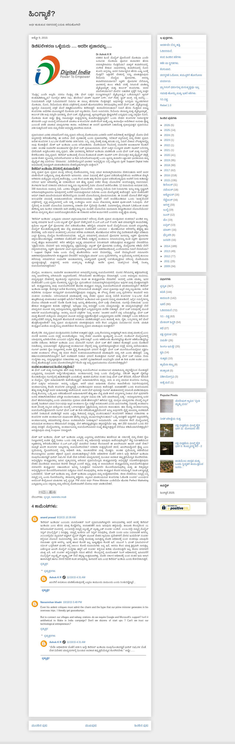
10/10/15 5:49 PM (72, 602)
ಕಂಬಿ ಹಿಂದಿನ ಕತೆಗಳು (170, 57)
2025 (167, 130)
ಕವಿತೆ (162, 291)
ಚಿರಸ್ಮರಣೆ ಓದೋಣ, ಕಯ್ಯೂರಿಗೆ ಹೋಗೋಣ (181, 75)
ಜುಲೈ (166, 209)
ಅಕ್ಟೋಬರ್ (169, 194)
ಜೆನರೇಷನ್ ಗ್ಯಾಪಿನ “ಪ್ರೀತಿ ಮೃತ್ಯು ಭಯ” (187, 402)
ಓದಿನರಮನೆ (166, 310)
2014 (167, 246)
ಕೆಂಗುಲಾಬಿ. (165, 69)
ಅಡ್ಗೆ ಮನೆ (165, 382)
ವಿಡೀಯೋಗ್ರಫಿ (167, 376)
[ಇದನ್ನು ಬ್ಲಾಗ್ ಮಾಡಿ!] (44, 492)
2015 (167, 180)
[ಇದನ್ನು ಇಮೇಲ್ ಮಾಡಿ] (40, 492)
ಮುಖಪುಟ (91, 725)
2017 (167, 170)
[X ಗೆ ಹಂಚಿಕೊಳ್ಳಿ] (47, 492)
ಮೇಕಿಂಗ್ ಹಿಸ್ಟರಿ (167, 322)
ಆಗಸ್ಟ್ (166, 204)
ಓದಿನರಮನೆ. (166, 50)
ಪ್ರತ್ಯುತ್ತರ (44, 563)
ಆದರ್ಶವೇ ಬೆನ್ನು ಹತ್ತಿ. (170, 44)
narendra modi (58, 497)
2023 (167, 140)
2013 (167, 251)
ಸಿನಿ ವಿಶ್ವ (164, 99)
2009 (167, 266)
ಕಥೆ (161, 328)
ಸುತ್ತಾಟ (163, 358)
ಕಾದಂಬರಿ (164, 298)
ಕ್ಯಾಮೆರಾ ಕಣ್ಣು (166, 364)
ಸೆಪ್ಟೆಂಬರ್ (168, 199)
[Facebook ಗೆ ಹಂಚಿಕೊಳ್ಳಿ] (51, 492)
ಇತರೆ (162, 304)
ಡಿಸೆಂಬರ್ (168, 184)
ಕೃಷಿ (162, 352)
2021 (167, 150)
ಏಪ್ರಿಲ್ (167, 224)
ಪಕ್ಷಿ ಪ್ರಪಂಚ (165, 334)
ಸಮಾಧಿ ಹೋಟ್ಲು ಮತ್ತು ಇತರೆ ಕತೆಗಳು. (178, 93)
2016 (167, 175)
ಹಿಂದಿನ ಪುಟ (141, 725)
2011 (167, 261)
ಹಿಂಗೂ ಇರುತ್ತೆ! (167, 346)
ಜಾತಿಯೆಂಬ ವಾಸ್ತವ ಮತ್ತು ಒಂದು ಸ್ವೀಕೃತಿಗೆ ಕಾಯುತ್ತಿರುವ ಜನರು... (189, 464)
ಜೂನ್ (166, 214)
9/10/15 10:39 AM (66, 517)
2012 (167, 256)
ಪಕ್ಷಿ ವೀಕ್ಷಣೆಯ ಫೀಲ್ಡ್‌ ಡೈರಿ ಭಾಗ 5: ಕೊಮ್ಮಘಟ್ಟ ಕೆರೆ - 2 (188, 445)
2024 (167, 135)
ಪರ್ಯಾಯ (165, 81)
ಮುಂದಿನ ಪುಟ (39, 725)
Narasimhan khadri (51, 602)
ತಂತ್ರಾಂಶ (164, 370)
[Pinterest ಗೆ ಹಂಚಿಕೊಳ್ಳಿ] (54, 492)
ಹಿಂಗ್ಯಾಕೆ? (42, 14)
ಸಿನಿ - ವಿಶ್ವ (164, 316)
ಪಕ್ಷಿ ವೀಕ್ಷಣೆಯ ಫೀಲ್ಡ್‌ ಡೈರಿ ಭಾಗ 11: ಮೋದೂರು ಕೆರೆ (187, 427)
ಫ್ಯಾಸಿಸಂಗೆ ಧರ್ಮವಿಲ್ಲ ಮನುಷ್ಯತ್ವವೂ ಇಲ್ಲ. (180, 87)
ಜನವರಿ (167, 239)
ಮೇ (165, 219)
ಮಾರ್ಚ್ (167, 229)
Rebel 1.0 (165, 105)
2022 (167, 145)
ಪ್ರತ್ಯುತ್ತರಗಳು (49, 571)
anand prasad (48, 517)
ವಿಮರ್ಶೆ (164, 340)
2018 (167, 165)
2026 (167, 125)
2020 (167, 155)
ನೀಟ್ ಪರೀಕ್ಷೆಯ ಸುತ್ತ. (170, 418)
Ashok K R (55, 577)
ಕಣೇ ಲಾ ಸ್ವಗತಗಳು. (169, 63)
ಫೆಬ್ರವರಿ (167, 234)
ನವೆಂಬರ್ (168, 189)
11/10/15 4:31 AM (76, 577)
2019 (167, 160)
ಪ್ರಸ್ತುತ (47, 497)
